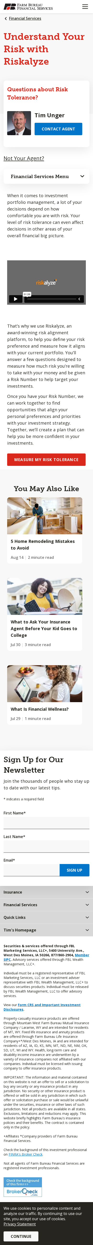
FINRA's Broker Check (25, 1154)
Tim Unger (50, 115)
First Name (15, 813)
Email (9, 860)
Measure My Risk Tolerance (46, 459)
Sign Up (74, 870)
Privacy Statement (20, 1224)
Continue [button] (21, 1236)
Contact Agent (58, 129)
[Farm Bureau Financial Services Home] (28, 7)
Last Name (14, 836)
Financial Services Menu (40, 176)
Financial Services (25, 18)
